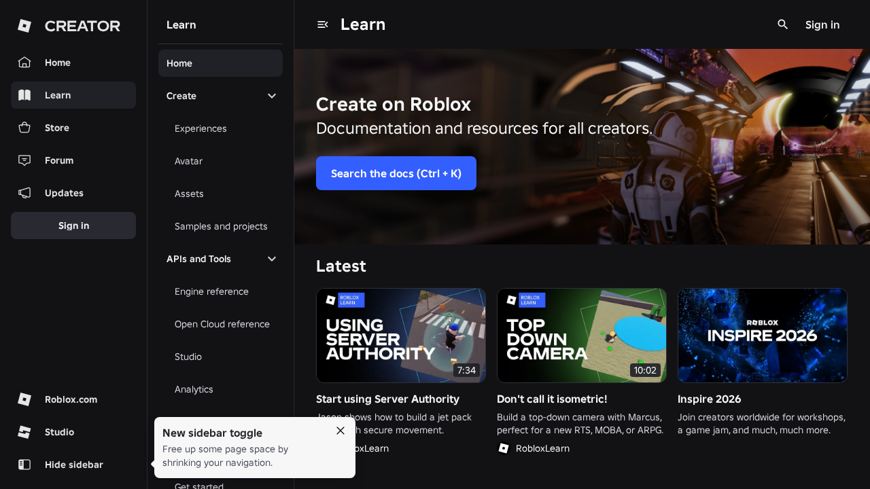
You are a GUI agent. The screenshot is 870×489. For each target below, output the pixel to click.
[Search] (783, 24)
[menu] (323, 24)
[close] (340, 430)
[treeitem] (220, 63)
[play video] (401, 335)
